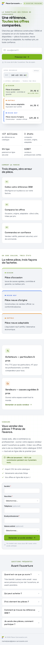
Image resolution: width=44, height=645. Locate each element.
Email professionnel (12, 516)
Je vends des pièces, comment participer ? (18, 623)
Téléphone (12, 506)
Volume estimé (13, 526)
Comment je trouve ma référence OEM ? (19, 611)
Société (7, 486)
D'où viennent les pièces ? (16, 601)
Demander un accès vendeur (17, 405)
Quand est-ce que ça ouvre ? (18, 574)
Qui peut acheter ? (13, 593)
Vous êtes (8, 496)
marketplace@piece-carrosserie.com (15, 641)
